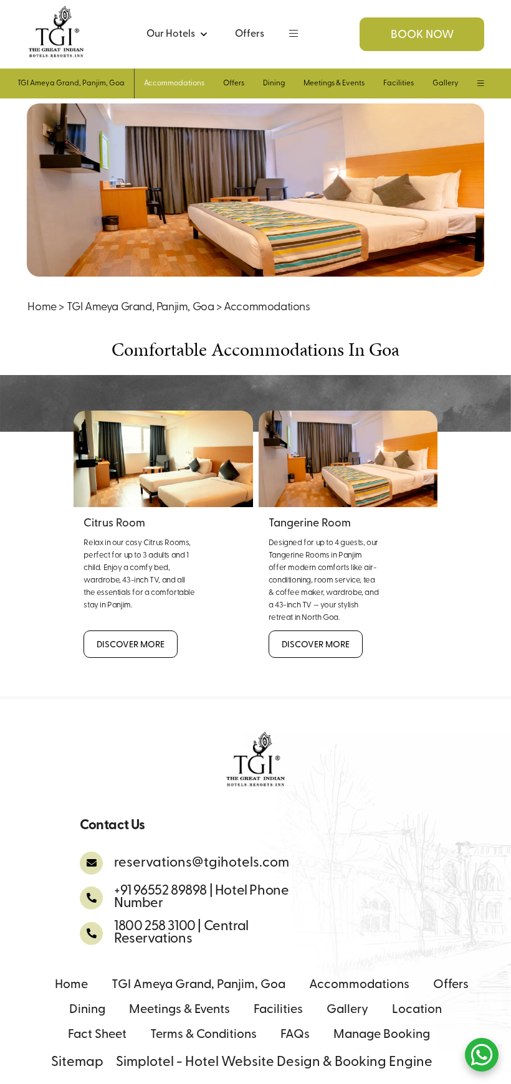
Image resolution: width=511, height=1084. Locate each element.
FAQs (295, 1035)
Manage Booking (381, 1035)
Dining (274, 83)
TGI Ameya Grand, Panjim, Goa (71, 83)
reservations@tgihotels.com (201, 863)
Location (417, 1010)
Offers (249, 34)
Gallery (445, 83)
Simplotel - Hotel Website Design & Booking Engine (274, 1062)
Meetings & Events (334, 83)
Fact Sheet (97, 1035)
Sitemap (77, 1062)
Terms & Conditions (203, 1035)
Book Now (422, 35)
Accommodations (174, 83)
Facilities (398, 83)
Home (41, 307)
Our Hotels (170, 34)
